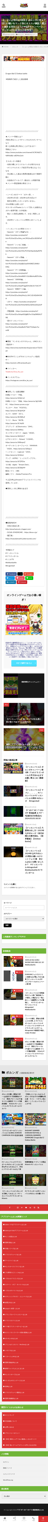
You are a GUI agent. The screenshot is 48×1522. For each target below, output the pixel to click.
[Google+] (28, 574)
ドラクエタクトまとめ (12, 1320)
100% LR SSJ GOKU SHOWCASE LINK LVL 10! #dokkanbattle (34, 962)
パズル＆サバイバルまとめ (14, 1290)
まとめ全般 (19, 957)
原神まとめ (8, 1386)
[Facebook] (11, 574)
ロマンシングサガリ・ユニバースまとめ (18, 1296)
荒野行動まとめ (10, 1242)
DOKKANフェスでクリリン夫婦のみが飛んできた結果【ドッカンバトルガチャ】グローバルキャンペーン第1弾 (34, 979)
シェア (14, 1520)
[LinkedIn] (11, 582)
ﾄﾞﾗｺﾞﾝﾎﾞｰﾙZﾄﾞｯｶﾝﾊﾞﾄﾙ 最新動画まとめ (30, 1510)
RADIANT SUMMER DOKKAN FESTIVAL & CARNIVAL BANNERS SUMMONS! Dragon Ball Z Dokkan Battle (34, 1135)
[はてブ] (10, 578)
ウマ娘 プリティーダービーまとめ (16, 1326)
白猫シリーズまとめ (11, 1248)
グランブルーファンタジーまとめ (16, 1314)
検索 (7, 925)
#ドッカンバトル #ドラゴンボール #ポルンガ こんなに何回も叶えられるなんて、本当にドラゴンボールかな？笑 (12, 1165)
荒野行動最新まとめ (11, 1398)
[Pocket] (20, 578)
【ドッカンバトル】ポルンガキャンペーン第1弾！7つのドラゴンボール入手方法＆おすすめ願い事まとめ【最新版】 (34, 774)
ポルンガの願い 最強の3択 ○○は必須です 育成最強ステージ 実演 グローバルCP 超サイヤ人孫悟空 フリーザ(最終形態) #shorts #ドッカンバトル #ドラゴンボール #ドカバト (34, 1049)
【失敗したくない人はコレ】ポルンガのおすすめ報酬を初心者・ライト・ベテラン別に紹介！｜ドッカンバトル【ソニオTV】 (35, 1099)
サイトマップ (9, 1415)
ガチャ (20, 972)
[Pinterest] (22, 582)
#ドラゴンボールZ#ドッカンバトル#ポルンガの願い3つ (35, 1192)
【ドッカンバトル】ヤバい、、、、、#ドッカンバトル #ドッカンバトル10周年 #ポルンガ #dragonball (34, 795)
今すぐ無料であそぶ (24, 663)
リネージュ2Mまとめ (12, 1356)
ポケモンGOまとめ (11, 1338)
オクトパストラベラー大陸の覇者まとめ (18, 1332)
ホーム (5, 1520)
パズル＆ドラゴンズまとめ (14, 1278)
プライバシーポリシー (12, 1433)
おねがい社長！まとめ (12, 1308)
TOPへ (43, 1520)
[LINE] (29, 578)
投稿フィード (7, 1468)
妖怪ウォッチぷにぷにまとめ (14, 1368)
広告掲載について (11, 1421)
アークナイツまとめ (11, 1260)
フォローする (31, 685)
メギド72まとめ (10, 1350)
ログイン (23, 887)
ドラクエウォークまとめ (13, 1254)
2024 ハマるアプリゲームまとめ (15, 1224)
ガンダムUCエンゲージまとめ (15, 1380)
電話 (33, 1520)
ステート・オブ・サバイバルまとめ (17, 1284)
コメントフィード (9, 1474)
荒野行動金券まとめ (11, 1362)
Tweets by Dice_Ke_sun (14, 372)
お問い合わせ (9, 1427)
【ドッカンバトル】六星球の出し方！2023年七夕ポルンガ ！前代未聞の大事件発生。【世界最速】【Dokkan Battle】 (34, 835)
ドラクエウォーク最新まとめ (14, 1392)
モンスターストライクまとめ (14, 1266)
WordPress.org (8, 1480)
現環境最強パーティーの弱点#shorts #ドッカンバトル (35, 1163)
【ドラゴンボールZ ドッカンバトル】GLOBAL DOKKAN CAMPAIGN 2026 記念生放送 (12, 1132)
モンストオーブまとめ (12, 1374)
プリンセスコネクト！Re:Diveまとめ (17, 1344)
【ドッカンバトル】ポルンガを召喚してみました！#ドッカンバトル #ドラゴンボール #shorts (12, 1194)
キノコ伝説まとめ (11, 1236)
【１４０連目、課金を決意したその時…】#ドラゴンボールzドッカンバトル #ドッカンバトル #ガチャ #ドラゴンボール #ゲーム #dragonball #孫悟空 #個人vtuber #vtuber (34, 1025)
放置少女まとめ (10, 1302)
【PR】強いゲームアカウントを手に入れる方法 (20, 1445)
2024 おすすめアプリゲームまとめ (16, 1230)
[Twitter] (20, 574)
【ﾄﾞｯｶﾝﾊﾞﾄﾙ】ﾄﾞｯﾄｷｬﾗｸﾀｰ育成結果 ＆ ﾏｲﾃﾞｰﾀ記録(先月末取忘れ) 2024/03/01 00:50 (34, 814)
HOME (6, 47)
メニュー (24, 1520)
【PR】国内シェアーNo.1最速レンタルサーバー (21, 1439)
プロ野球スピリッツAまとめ (14, 1272)
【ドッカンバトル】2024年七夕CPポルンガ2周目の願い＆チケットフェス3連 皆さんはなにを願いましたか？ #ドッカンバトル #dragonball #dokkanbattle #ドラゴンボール (34, 862)
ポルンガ (21, 34)
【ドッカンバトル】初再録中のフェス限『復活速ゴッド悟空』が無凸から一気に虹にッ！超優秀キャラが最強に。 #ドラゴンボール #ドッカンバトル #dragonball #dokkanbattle (34, 1001)
